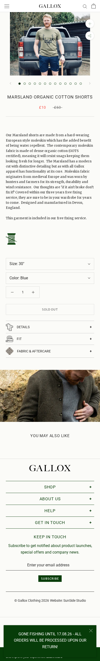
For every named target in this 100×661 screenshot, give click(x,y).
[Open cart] (94, 6)
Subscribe (50, 578)
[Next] (90, 83)
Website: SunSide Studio (68, 600)
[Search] (85, 6)
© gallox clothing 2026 (31, 600)
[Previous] (10, 83)
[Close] (91, 630)
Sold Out (50, 309)
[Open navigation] (6, 6)
